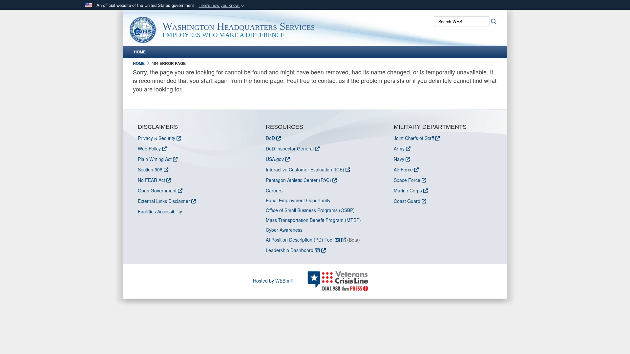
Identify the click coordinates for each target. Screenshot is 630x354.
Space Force (407, 180)
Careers (274, 190)
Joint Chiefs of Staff (414, 138)
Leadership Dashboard (290, 250)
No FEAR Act (151, 180)
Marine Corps (408, 190)
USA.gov (275, 159)
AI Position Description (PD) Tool (300, 239)
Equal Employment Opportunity (298, 200)
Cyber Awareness (284, 229)
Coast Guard (407, 201)
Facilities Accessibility (160, 211)
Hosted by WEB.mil (273, 280)
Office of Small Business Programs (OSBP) (310, 210)
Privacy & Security (156, 138)
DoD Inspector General (290, 148)
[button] (222, 5)
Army (399, 148)
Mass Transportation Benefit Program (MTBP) (313, 220)
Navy (399, 159)
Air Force (403, 169)
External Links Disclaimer (164, 201)
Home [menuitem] (140, 52)
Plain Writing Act (155, 159)
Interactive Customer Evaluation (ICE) (305, 169)
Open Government (157, 190)
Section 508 (150, 169)
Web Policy (149, 148)
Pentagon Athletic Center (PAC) (298, 180)
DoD (270, 138)
